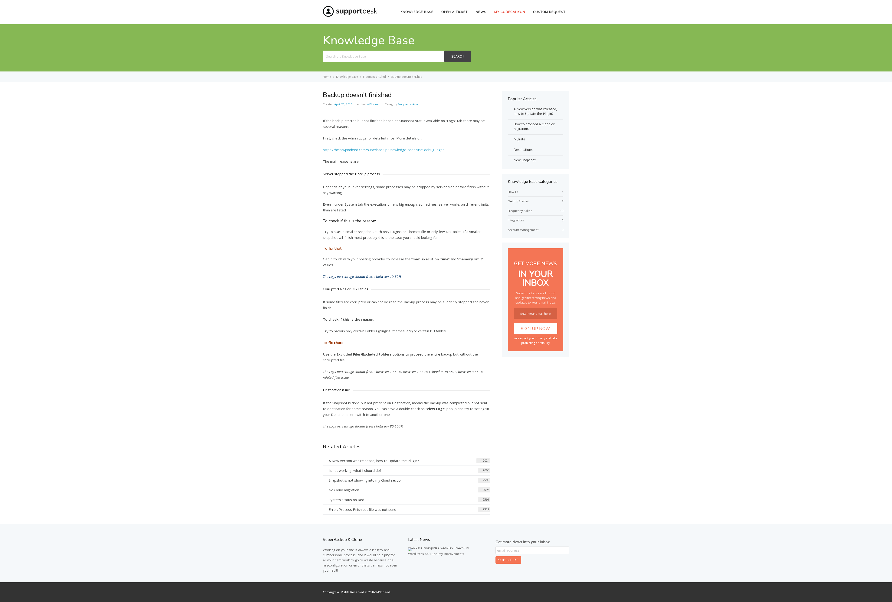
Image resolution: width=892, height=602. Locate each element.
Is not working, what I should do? (355, 470)
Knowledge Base (417, 12)
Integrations (516, 220)
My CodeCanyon (509, 12)
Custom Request (549, 12)
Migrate (519, 139)
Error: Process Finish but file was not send (362, 509)
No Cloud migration (344, 490)
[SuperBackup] (350, 15)
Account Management (523, 230)
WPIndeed (373, 104)
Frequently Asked (409, 104)
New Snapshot (525, 160)
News (481, 12)
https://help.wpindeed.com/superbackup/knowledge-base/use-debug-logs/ (383, 149)
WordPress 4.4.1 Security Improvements (436, 554)
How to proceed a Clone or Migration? (534, 126)
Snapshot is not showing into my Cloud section (366, 480)
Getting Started (518, 201)
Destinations (523, 149)
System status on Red (346, 499)
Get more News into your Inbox (522, 542)
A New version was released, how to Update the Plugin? (374, 460)
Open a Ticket (454, 12)
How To (513, 192)
